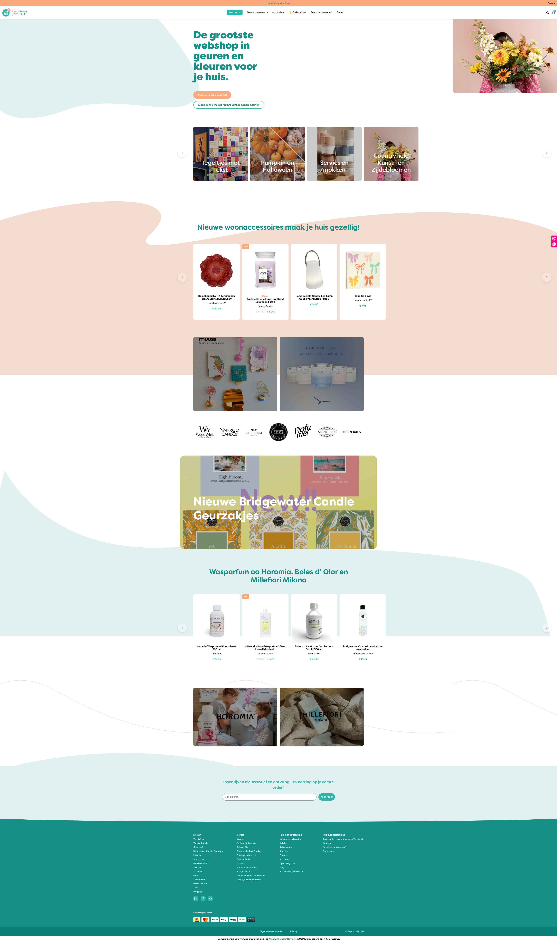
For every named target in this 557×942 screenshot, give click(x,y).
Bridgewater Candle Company (208, 851)
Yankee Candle (200, 843)
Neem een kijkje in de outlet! (212, 95)
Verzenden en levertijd (290, 838)
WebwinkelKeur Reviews (282, 938)
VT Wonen (198, 871)
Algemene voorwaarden (271, 931)
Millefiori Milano (201, 863)
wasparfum (278, 12)
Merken (233, 12)
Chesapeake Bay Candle (249, 851)
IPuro (195, 875)
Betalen (283, 843)
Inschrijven (326, 797)
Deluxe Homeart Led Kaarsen (251, 875)
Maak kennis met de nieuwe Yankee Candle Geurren (228, 104)
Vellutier (197, 867)
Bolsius (240, 863)
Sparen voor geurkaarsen (292, 871)
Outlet (340, 12)
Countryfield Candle (246, 855)
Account (551, 3)
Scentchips (198, 859)
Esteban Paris (243, 859)
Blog (282, 867)
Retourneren (286, 847)
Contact (283, 855)
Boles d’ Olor (243, 847)
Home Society (200, 883)
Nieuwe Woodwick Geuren (278, 3)
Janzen (240, 838)
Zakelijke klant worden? (334, 847)
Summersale (329, 851)
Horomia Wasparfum (247, 867)
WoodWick (198, 838)
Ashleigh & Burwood (246, 843)
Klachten (284, 851)
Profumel (197, 855)
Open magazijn (287, 863)
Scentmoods (199, 879)
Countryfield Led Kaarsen (249, 879)
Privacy (293, 931)
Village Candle (244, 871)
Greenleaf (198, 847)
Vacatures (284, 859)
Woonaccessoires (256, 12)
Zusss (195, 887)
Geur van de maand (321, 12)
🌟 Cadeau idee (297, 12)
